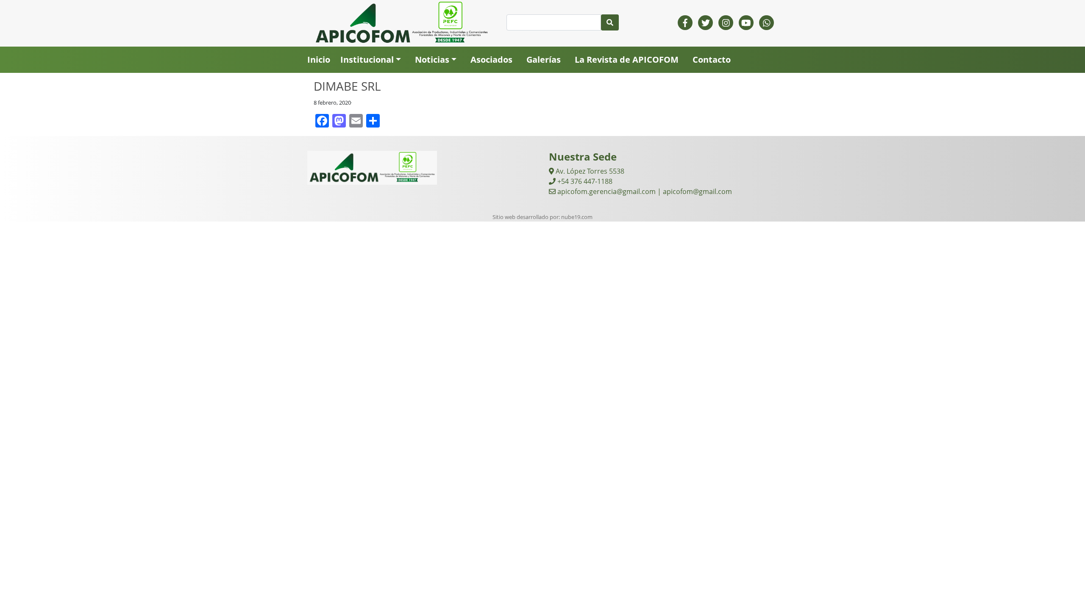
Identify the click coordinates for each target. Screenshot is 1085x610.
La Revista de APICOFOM (627, 59)
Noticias (432, 59)
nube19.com (577, 217)
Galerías (543, 59)
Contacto (712, 59)
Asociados (491, 59)
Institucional (367, 59)
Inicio (318, 59)
